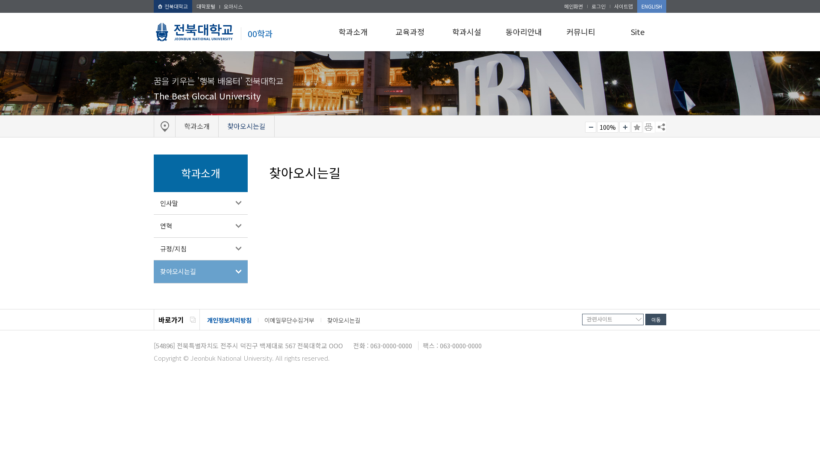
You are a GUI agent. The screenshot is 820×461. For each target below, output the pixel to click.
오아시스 (233, 6)
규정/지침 (173, 248)
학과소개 (353, 31)
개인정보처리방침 (229, 320)
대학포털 (205, 6)
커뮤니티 (580, 31)
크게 (624, 127)
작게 (590, 127)
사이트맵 (623, 6)
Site (637, 31)
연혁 (166, 225)
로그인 (599, 6)
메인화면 (573, 6)
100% (608, 127)
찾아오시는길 (178, 271)
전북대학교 (176, 6)
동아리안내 (524, 31)
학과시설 (466, 31)
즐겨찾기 (636, 127)
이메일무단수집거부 (289, 320)
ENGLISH (651, 6)
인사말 (169, 202)
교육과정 (410, 31)
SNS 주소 (661, 127)
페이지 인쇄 (649, 127)
